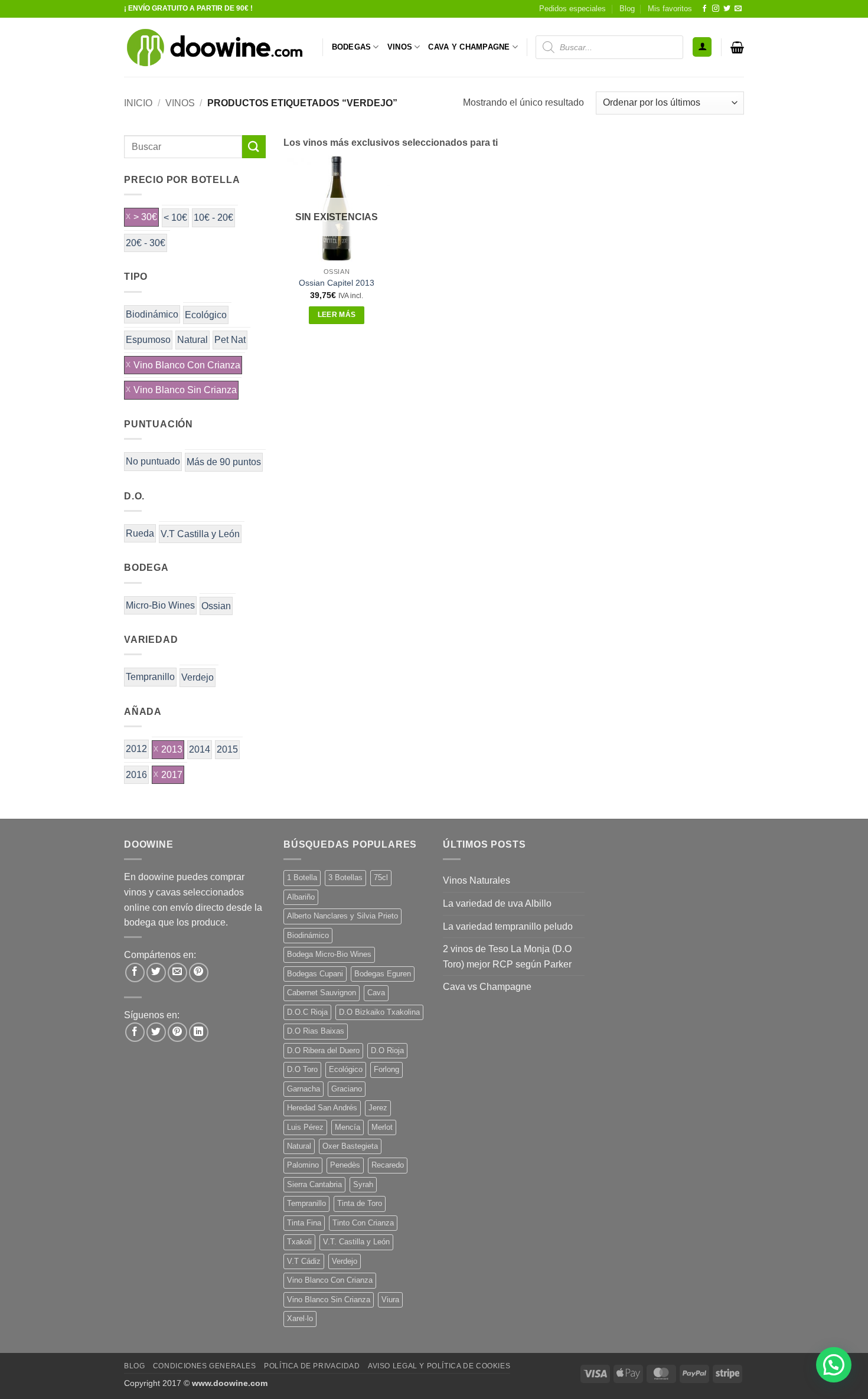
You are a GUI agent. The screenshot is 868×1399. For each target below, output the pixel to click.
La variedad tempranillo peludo (508, 926)
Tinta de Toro (359, 1203)
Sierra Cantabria (314, 1184)
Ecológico (206, 315)
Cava (376, 992)
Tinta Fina (304, 1222)
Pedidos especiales (572, 8)
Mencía (347, 1127)
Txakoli (299, 1241)
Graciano (346, 1088)
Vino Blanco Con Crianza (186, 365)
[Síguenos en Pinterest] (177, 1032)
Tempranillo (150, 677)
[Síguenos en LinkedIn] (198, 1032)
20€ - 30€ (145, 243)
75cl (381, 877)
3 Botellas (345, 877)
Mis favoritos (670, 8)
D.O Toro (302, 1069)
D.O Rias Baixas (315, 1031)
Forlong (386, 1069)
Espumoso (148, 340)
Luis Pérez (305, 1127)
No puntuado (153, 461)
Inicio (138, 103)
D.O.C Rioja (307, 1012)
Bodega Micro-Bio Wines (329, 954)
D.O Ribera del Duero (323, 1050)
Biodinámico (152, 314)
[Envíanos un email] (738, 9)
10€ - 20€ (213, 218)
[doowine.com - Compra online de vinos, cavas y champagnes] (214, 47)
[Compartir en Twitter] (156, 972)
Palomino (303, 1165)
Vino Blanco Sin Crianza (185, 390)
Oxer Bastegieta (350, 1146)
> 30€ (145, 217)
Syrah (363, 1184)
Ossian (216, 606)
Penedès (345, 1165)
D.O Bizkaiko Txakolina (379, 1012)
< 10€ (175, 218)
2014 (199, 749)
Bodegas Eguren (382, 973)
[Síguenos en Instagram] (715, 9)
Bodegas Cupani (315, 973)
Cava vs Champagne (487, 987)
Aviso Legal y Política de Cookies (439, 1366)
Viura (390, 1299)
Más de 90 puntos (224, 462)
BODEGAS (351, 47)
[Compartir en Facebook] (135, 972)
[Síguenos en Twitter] (726, 9)
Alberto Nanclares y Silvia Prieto (342, 915)
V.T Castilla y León (200, 534)
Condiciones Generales (204, 1366)
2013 (171, 749)
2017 (171, 775)
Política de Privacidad (312, 1366)
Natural (192, 340)
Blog (627, 8)
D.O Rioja (387, 1050)
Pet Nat (230, 340)
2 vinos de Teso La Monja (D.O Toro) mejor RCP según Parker (507, 956)
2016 (136, 775)
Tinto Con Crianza (363, 1222)
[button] (702, 47)
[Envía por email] (177, 972)
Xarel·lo (300, 1318)
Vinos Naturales (476, 880)
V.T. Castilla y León (356, 1241)
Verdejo (197, 677)
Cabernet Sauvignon (321, 992)
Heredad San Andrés (322, 1107)
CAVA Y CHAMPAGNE (469, 47)
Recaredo (387, 1165)
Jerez (377, 1107)
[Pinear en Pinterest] (198, 972)
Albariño (301, 897)
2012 (136, 749)
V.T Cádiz (304, 1261)
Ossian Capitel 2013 (336, 282)
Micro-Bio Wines (160, 605)
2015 (227, 749)
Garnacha (303, 1088)
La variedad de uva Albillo (497, 903)
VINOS (399, 47)
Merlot (382, 1127)
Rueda (140, 533)
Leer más (337, 314)
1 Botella (302, 877)
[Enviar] (254, 146)
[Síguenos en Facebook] (704, 9)
